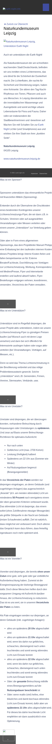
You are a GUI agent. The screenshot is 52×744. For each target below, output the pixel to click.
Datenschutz (43, 173)
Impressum (34, 173)
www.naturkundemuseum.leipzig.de (22, 158)
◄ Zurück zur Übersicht (16, 24)
